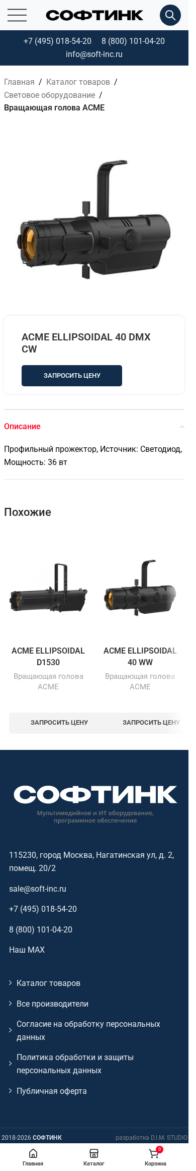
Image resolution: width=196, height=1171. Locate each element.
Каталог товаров (78, 82)
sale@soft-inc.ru (37, 889)
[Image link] (94, 804)
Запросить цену (72, 375)
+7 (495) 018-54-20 (57, 41)
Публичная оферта (52, 1091)
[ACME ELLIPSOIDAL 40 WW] (140, 585)
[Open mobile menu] (17, 15)
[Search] (170, 15)
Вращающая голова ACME (54, 107)
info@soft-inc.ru (94, 54)
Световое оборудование (49, 95)
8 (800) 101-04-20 (133, 41)
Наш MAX (27, 950)
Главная (19, 82)
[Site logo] (94, 14)
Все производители (52, 1004)
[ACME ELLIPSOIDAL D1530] (48, 585)
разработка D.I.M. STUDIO (151, 1137)
